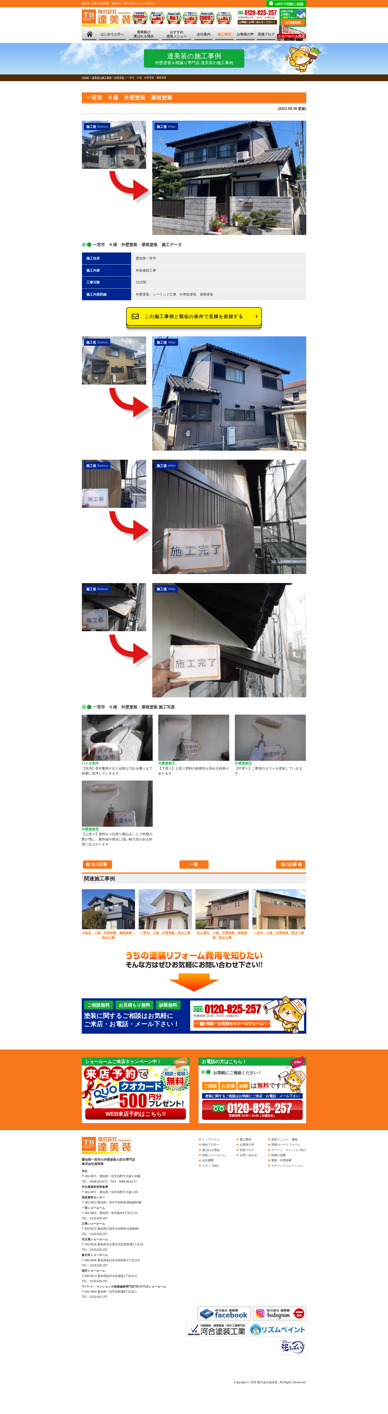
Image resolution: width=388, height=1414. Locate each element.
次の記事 (99, 864)
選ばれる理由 (211, 1150)
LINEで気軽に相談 (289, 4)
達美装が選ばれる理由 (144, 34)
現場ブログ (266, 34)
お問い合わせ (248, 1155)
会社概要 (208, 1160)
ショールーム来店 (291, 36)
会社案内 (203, 34)
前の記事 (289, 864)
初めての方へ (211, 1144)
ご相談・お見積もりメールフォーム (233, 1024)
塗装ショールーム (213, 1155)
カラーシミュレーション (287, 1165)
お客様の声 (245, 34)
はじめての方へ (112, 34)
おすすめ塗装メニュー (177, 34)
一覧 (194, 864)
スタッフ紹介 (211, 1165)
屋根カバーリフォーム (285, 1144)
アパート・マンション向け (288, 1150)
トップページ (211, 1139)
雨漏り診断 (278, 1155)
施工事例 (224, 34)
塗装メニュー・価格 (284, 1139)
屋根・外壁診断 (281, 1160)
